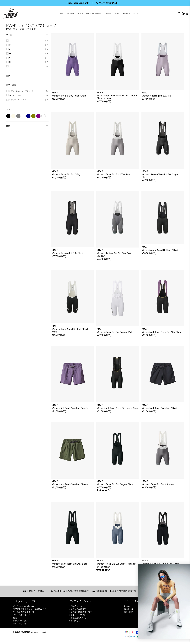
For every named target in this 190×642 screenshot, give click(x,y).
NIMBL (108, 13)
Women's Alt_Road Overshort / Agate (70, 408)
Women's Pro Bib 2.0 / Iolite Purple (69, 95)
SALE (135, 13)
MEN (62, 13)
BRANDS (126, 13)
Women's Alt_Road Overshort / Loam (70, 484)
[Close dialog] (184, 567)
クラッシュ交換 (20, 620)
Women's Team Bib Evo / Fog (66, 174)
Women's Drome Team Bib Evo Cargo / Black (160, 175)
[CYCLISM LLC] (10, 13)
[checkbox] (28, 40)
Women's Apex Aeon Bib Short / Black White (70, 330)
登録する (160, 615)
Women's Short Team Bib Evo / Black (69, 563)
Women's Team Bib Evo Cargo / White (115, 332)
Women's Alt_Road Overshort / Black (160, 408)
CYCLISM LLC (24, 632)
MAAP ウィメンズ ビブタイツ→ (22, 29)
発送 (15, 618)
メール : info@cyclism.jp (23, 606)
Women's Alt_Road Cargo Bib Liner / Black (117, 408)
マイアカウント (20, 623)
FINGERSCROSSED (94, 13)
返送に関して (74, 620)
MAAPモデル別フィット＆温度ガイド (29, 609)
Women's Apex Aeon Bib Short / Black (160, 250)
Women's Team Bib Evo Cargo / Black (115, 484)
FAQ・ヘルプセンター (22, 615)
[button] (103, 490)
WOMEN (70, 13)
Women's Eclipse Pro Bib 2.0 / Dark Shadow (114, 254)
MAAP (80, 13)
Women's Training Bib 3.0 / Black (67, 253)
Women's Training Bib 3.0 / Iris (156, 95)
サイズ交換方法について (23, 612)
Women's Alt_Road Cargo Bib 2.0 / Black (161, 332)
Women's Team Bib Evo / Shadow (158, 484)
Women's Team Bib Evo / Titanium (113, 174)
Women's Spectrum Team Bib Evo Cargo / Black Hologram (117, 97)
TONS (116, 13)
